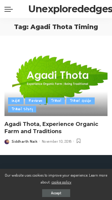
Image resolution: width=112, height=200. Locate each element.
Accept (56, 193)
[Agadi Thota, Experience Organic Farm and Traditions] (56, 81)
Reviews (36, 100)
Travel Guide (80, 100)
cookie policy (61, 181)
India (16, 100)
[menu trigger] (10, 9)
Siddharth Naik (24, 141)
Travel (56, 100)
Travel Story (22, 109)
